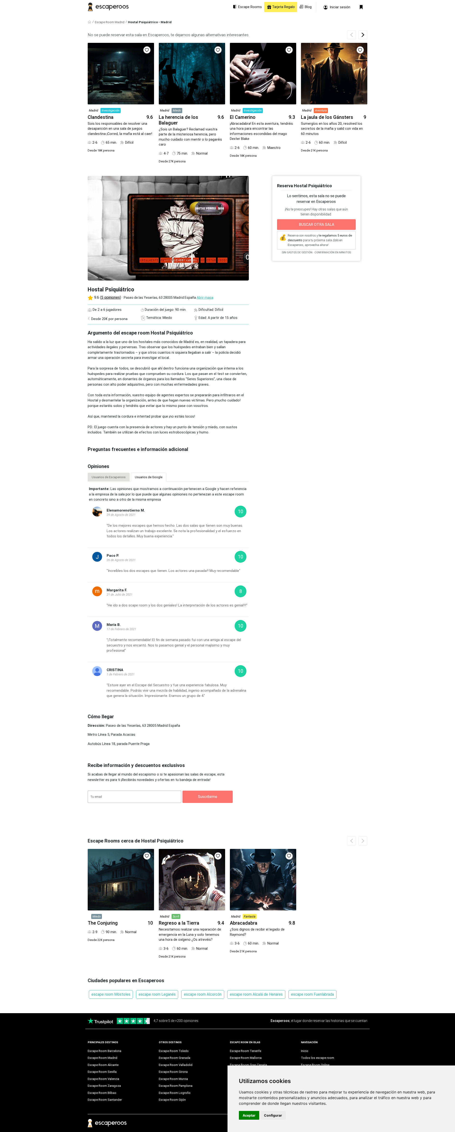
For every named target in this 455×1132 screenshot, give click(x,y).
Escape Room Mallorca (246, 1058)
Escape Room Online (315, 1065)
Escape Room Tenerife (245, 1051)
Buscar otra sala (316, 224)
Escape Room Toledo (174, 1051)
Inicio (304, 1051)
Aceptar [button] (249, 1115)
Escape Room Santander (105, 1099)
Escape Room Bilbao (102, 1093)
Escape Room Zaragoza (104, 1085)
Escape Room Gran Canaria (248, 1065)
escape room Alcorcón (203, 994)
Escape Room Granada (174, 1058)
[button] (362, 34)
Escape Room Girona (173, 1072)
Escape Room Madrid (109, 22)
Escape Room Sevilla (102, 1072)
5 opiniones (110, 297)
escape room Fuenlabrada (312, 994)
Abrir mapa (205, 297)
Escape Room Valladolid (175, 1065)
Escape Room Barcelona (104, 1051)
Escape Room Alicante (103, 1065)
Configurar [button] (273, 1115)
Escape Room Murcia (173, 1079)
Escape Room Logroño (175, 1093)
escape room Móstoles (110, 994)
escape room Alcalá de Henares (256, 994)
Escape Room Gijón (172, 1099)
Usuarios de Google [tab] (148, 477)
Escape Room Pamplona (175, 1085)
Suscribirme (207, 796)
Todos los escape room (317, 1058)
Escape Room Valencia (103, 1079)
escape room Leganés (157, 994)
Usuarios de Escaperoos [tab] (109, 477)
